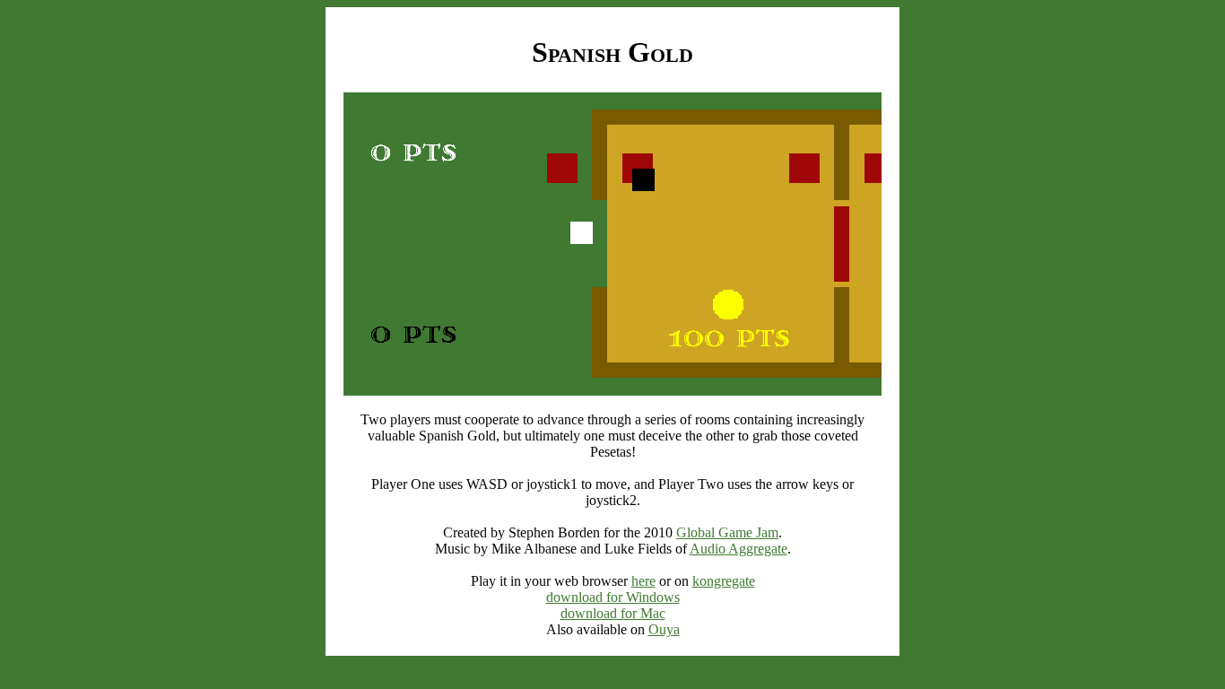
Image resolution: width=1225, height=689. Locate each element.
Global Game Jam (727, 532)
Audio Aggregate (738, 548)
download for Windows (613, 597)
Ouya (664, 629)
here (643, 581)
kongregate (723, 581)
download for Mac (612, 613)
